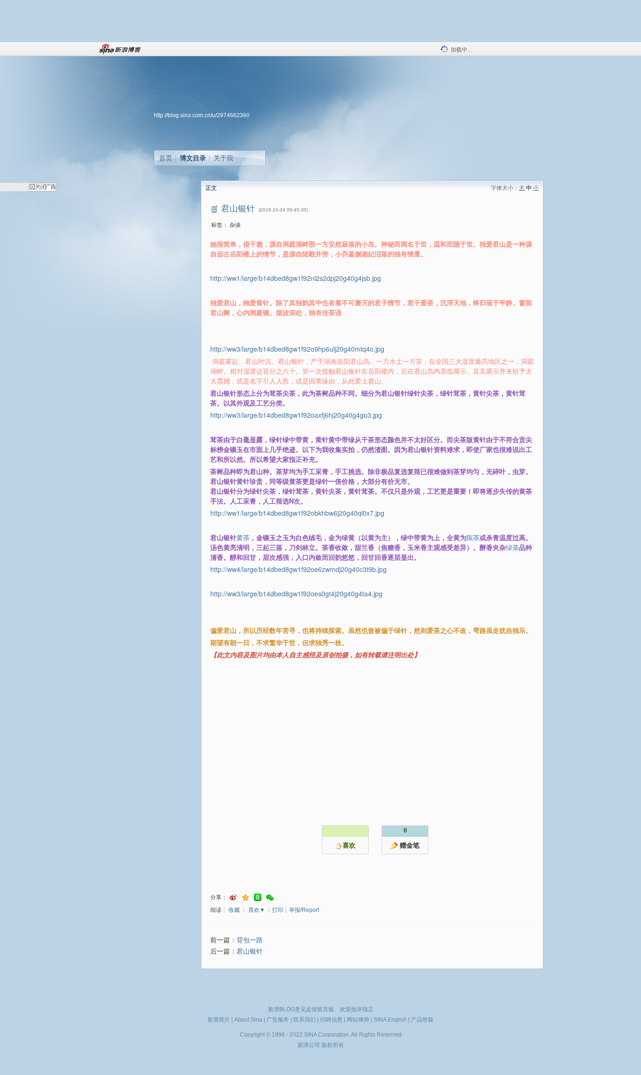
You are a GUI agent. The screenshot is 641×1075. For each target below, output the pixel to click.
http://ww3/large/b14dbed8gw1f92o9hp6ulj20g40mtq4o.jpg (297, 348)
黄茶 (243, 537)
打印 (277, 910)
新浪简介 (218, 1019)
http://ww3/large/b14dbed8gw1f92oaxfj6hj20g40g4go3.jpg (296, 415)
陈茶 (473, 537)
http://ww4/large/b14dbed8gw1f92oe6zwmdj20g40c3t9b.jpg (298, 569)
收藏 (234, 910)
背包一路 (250, 940)
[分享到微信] (270, 898)
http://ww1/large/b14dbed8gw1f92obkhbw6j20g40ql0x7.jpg (297, 513)
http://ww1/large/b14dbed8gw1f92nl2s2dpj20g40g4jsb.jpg (295, 278)
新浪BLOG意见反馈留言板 (301, 1009)
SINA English (390, 1019)
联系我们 (304, 1019)
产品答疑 (422, 1019)
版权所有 (332, 1045)
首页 (165, 158)
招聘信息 (331, 1019)
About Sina (248, 1019)
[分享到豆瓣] (257, 898)
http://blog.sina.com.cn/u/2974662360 (202, 115)
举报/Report (304, 910)
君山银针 (250, 951)
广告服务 (278, 1019)
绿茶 (512, 547)
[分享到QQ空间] (245, 898)
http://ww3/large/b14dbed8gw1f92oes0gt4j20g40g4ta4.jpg (296, 593)
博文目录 (193, 158)
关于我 (223, 158)
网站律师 (358, 1019)
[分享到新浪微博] (233, 898)
